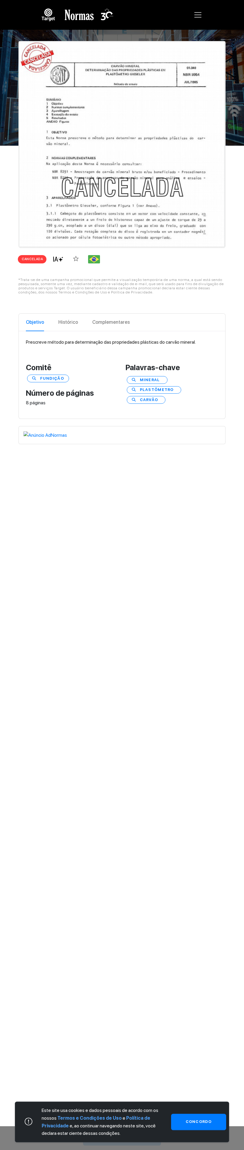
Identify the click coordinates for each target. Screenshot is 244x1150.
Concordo (199, 1122)
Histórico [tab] (68, 322)
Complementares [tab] (111, 322)
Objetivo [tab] (35, 322)
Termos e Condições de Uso (89, 1118)
